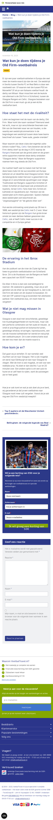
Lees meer (19, 774)
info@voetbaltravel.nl (18, 760)
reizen (6, 70)
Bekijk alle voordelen (9, 679)
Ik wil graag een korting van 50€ (26, 526)
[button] (3, 9)
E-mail (8, 513)
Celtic (24, 147)
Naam (8, 491)
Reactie (9, 557)
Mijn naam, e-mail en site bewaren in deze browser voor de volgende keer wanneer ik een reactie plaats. (26, 616)
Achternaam (10, 502)
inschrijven (26, 707)
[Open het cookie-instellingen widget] (4, 815)
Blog (13, 15)
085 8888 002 (14, 795)
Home (5, 15)
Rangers (6, 152)
